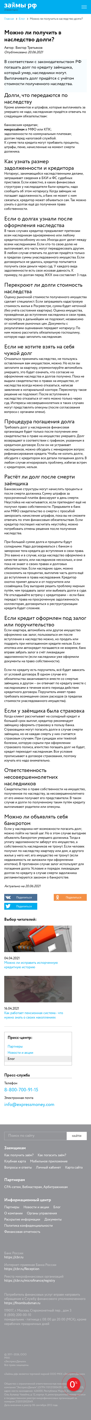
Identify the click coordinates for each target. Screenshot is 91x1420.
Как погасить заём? (52, 1155)
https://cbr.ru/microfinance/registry (29, 1280)
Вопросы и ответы (18, 1167)
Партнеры (15, 1046)
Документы (53, 1219)
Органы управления (42, 1213)
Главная (9, 18)
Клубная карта (15, 1161)
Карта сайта (74, 1167)
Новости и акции (20, 1053)
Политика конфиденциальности (28, 1226)
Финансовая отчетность (22, 1232)
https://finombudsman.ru (22, 1303)
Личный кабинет (48, 1167)
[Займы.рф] (20, 7)
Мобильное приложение (49, 1161)
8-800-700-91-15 (21, 1090)
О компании (13, 1213)
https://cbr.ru (13, 1257)
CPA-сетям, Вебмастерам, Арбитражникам (36, 1187)
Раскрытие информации (22, 1219)
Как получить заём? (18, 1155)
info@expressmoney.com (29, 1104)
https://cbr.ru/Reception (21, 1269)
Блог (22, 18)
